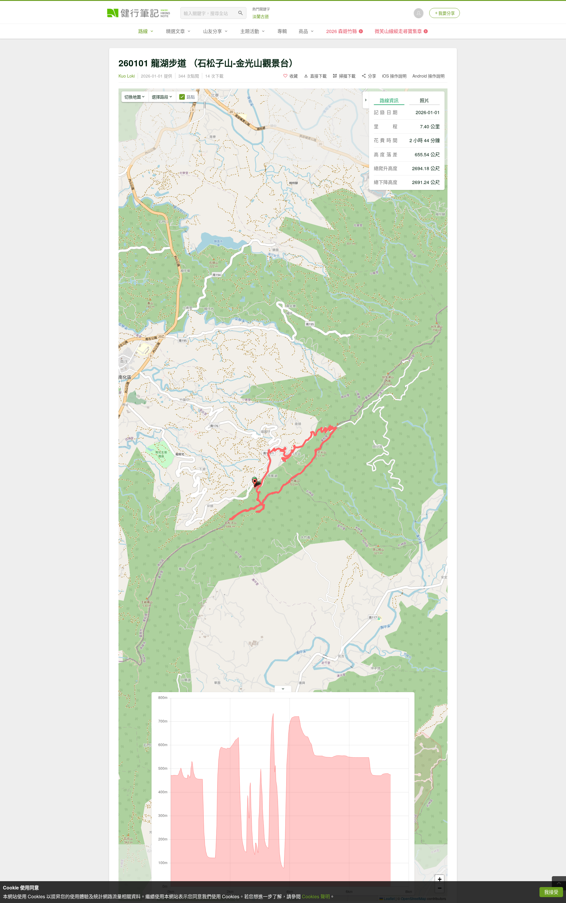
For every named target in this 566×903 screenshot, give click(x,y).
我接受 (551, 892)
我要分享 (446, 13)
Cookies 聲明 (316, 896)
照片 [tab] (424, 100)
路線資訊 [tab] (389, 100)
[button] (254, 482)
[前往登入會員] (418, 13)
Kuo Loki (127, 76)
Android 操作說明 (428, 76)
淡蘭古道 (260, 16)
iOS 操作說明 (394, 76)
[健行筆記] (138, 13)
